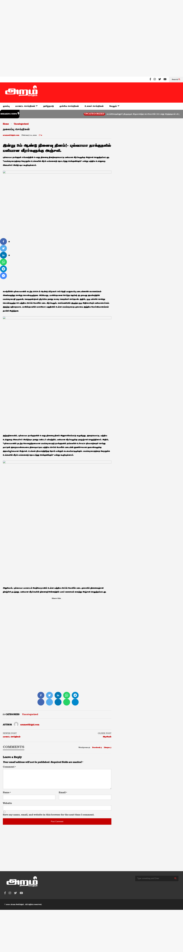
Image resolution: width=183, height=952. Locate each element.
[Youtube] (165, 79)
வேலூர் (179, 114)
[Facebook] (150, 79)
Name (7, 792)
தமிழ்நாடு (48, 106)
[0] (3, 241)
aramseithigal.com (11, 135)
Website (7, 803)
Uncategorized (82, 114)
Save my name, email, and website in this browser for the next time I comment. (48, 815)
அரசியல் (107, 736)
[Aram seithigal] (21, 92)
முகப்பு (6, 106)
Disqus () (107, 748)
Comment (9, 767)
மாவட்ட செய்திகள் (25, 106)
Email (63, 792)
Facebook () (97, 748)
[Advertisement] (86, 18)
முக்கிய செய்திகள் (69, 106)
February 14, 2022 (29, 135)
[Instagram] (155, 79)
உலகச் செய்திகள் (94, 106)
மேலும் (113, 106)
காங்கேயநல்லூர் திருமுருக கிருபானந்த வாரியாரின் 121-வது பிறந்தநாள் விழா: (131, 114)
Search (175, 80)
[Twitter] (159, 79)
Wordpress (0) (84, 748)
